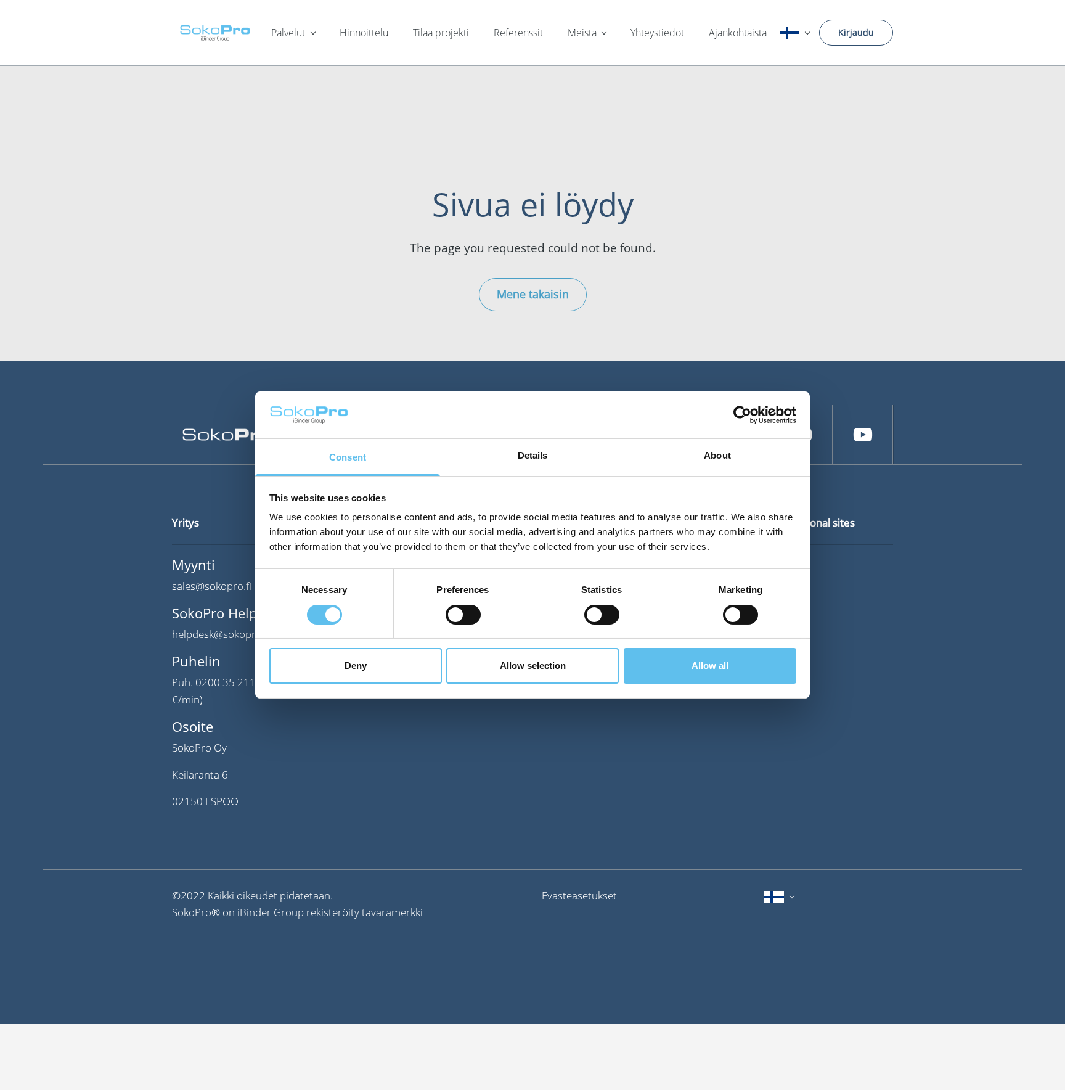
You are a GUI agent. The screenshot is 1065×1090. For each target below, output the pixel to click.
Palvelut (288, 32)
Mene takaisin (533, 294)
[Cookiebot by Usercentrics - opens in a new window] (742, 415)
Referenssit (518, 32)
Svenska (787, 565)
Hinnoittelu (364, 32)
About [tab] (717, 456)
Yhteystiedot (657, 32)
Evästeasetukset (579, 895)
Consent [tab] (347, 458)
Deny (356, 666)
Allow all (710, 666)
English (785, 590)
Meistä (582, 32)
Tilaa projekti (441, 32)
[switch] (463, 615)
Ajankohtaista (738, 32)
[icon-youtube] (863, 434)
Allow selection (533, 666)
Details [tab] (533, 456)
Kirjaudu (856, 32)
